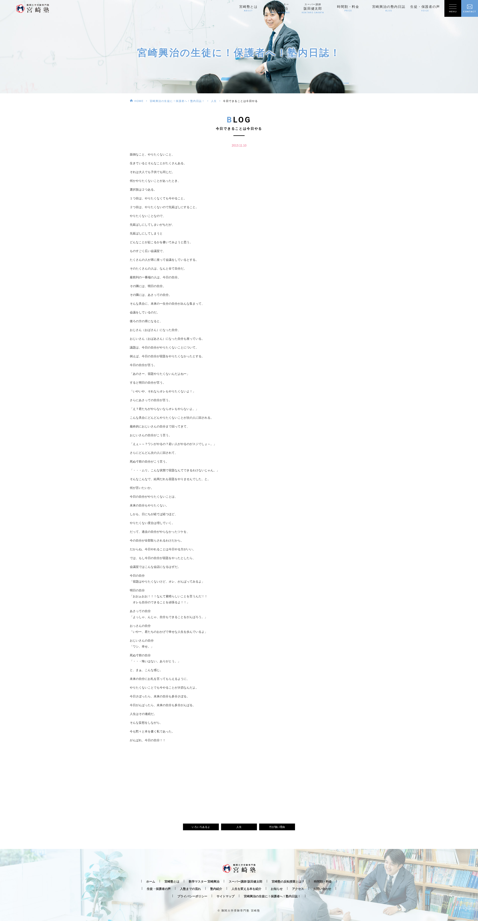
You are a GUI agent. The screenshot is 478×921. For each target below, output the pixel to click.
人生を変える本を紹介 (246, 888)
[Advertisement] (239, 779)
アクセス (298, 888)
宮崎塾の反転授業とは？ (288, 881)
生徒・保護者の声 (425, 8)
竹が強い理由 (277, 826)
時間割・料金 (348, 8)
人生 (214, 100)
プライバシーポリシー (192, 896)
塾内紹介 (216, 888)
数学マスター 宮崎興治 (204, 881)
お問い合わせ (322, 888)
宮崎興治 (280, 8)
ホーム (150, 881)
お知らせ (277, 888)
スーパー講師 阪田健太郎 (245, 881)
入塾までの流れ (190, 888)
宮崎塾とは (248, 8)
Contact (469, 11)
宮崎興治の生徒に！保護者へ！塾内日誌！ (177, 100)
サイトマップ (226, 896)
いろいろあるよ (201, 826)
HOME (138, 100)
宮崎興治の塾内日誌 (388, 8)
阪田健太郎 (313, 8)
